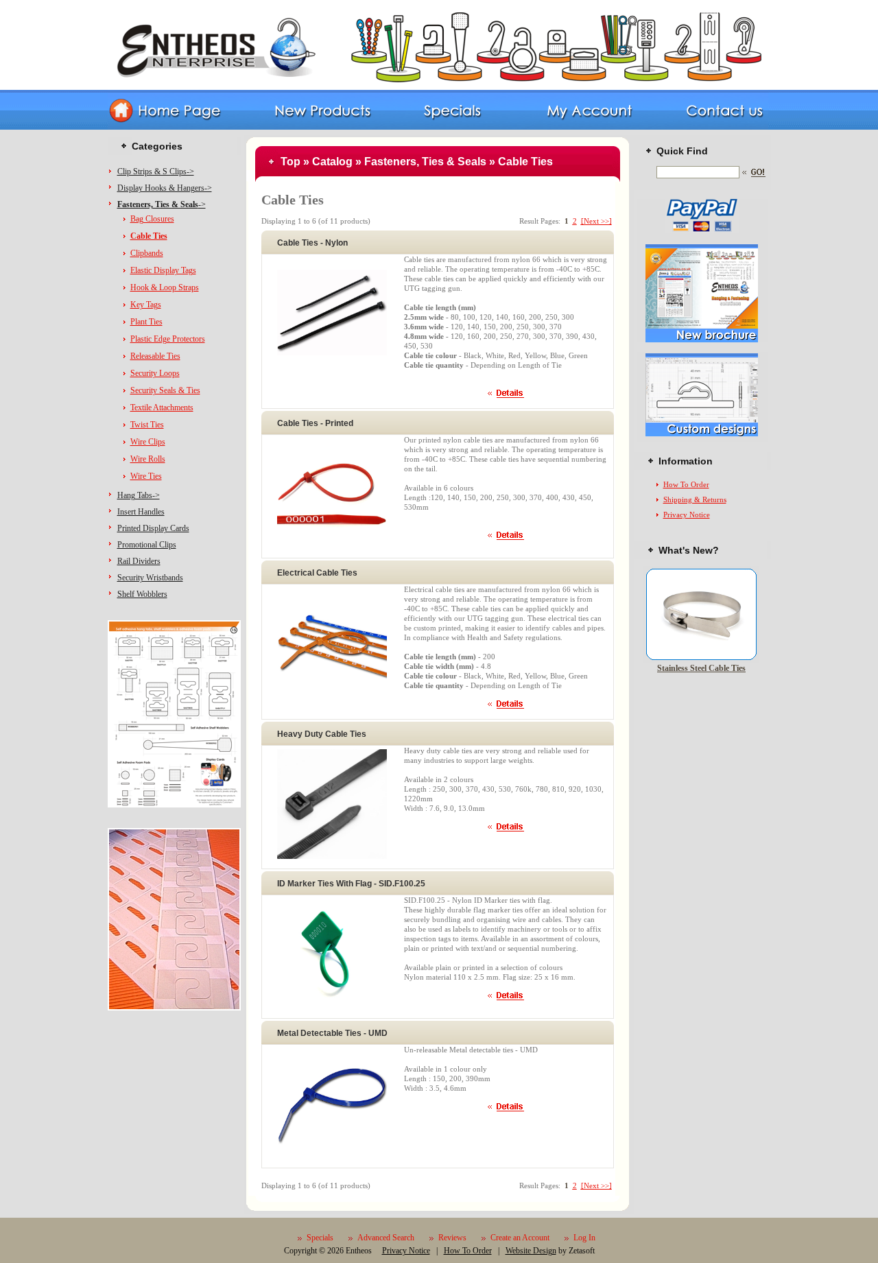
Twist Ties (147, 424)
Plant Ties (146, 322)
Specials (320, 1237)
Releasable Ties (155, 356)
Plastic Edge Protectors (167, 339)
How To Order (686, 484)
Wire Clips (147, 442)
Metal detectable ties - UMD (332, 1033)
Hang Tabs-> (138, 495)
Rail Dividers (139, 561)
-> (161, 204)
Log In (584, 1237)
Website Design (531, 1250)
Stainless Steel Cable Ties (701, 668)
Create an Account (519, 1237)
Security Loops (155, 373)
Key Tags (145, 304)
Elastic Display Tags (163, 270)
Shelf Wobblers (142, 594)
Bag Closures (152, 219)
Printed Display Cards (153, 528)
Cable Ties (525, 161)
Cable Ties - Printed (315, 423)
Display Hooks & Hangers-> (164, 188)
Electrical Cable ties (317, 573)
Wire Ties (146, 476)
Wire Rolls (147, 459)
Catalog (332, 161)
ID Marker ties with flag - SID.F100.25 (351, 883)
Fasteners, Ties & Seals (425, 161)
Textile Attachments (161, 407)
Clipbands (146, 253)
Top (290, 161)
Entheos (359, 1250)
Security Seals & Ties (165, 390)
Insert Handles (141, 512)
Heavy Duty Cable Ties (321, 734)
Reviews (452, 1237)
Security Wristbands (150, 577)
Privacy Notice (686, 514)
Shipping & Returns (694, 499)
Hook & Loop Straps (164, 287)
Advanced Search (385, 1237)
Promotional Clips (146, 545)
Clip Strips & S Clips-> (155, 171)
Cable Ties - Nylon (312, 243)
